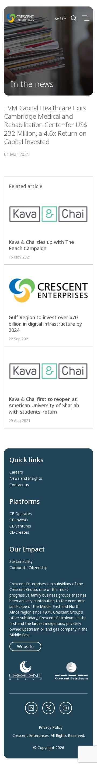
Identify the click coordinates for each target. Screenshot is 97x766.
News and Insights (25, 478)
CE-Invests (18, 520)
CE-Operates (20, 513)
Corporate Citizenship (28, 567)
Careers (16, 472)
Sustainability (21, 561)
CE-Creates (19, 532)
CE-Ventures (20, 526)
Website (25, 646)
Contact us (19, 484)
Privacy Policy (51, 727)
